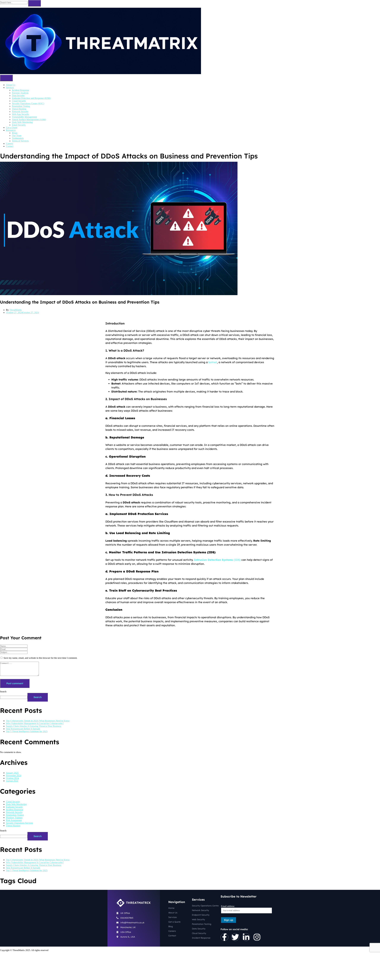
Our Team (16, 135)
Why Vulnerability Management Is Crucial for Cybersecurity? (35, 723)
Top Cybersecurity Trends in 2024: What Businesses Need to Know (38, 721)
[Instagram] (257, 937)
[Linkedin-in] (246, 937)
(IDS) (217, 559)
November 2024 (13, 775)
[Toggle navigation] (6, 78)
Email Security (19, 125)
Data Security (18, 95)
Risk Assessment (14, 820)
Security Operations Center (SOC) (28, 103)
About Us (10, 85)
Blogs (14, 133)
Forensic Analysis (20, 93)
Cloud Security (19, 101)
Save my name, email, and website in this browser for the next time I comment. (40, 658)
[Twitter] (235, 937)
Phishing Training (14, 817)
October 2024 (12, 778)
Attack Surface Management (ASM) (29, 119)
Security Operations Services (19, 823)
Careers (9, 143)
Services (10, 87)
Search (3, 691)
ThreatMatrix (15, 310)
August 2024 (12, 781)
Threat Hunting (19, 109)
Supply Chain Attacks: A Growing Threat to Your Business (33, 726)
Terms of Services (20, 141)
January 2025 (12, 773)
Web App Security (20, 114)
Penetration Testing (21, 106)
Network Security (20, 111)
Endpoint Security (14, 807)
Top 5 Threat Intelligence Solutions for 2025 (27, 731)
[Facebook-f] (224, 937)
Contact (9, 146)
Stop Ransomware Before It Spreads (23, 729)
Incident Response (20, 90)
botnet (212, 362)
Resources (11, 130)
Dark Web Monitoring (22, 122)
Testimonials (18, 138)
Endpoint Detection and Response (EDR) (31, 98)
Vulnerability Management (24, 117)
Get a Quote (11, 127)
